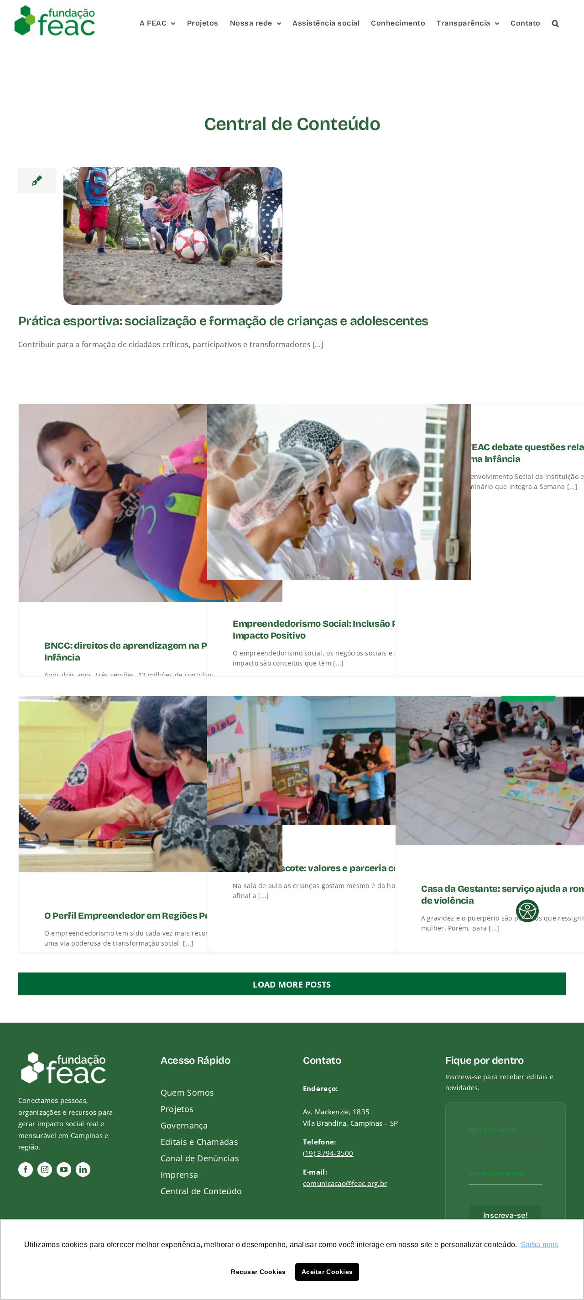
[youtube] (64, 1169)
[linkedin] (83, 1169)
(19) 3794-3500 (328, 1153)
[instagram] (44, 1169)
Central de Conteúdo (201, 1191)
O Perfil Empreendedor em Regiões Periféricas (145, 915)
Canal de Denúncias (200, 1158)
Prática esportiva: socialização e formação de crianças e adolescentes (223, 321)
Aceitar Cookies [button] (327, 1271)
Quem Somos (187, 1092)
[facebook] (25, 1169)
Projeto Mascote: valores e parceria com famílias (338, 868)
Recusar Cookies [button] (258, 1271)
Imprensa (179, 1174)
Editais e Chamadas (199, 1141)
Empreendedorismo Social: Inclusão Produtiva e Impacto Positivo (338, 629)
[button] (555, 22)
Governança (184, 1125)
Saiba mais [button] (539, 1244)
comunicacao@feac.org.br (345, 1183)
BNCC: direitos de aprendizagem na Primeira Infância (141, 651)
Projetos (177, 1108)
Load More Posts (292, 984)
